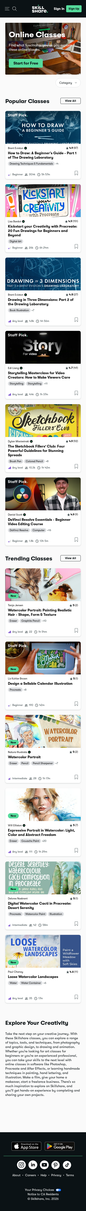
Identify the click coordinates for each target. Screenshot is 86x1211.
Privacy (56, 1175)
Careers (30, 1175)
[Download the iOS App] (26, 1146)
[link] (43, 145)
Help (44, 1175)
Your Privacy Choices (39, 1190)
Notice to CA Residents (43, 1194)
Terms (70, 1175)
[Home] (40, 9)
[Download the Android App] (60, 1146)
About (16, 1175)
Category (65, 82)
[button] (7, 9)
